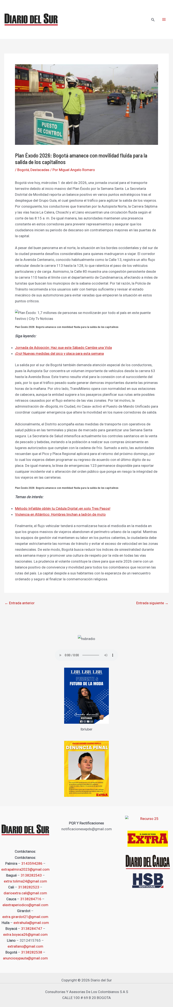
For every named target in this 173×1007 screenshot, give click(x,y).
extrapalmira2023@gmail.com (25, 869)
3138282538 (31, 952)
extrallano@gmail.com (25, 946)
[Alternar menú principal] (164, 19)
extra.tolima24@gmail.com (25, 881)
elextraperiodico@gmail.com (25, 905)
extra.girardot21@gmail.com (25, 917)
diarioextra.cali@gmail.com (25, 893)
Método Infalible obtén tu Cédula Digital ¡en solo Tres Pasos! (62, 508)
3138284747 (31, 928)
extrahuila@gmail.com (31, 923)
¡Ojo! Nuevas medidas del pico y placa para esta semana (59, 353)
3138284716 (30, 899)
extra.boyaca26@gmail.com (25, 934)
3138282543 (31, 875)
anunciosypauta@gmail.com (25, 958)
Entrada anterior (20, 603)
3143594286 (31, 863)
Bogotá (23, 170)
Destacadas (39, 170)
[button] (153, 19)
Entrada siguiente (152, 603)
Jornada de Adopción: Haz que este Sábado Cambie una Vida (63, 347)
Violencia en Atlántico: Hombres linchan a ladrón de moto (60, 514)
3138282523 (28, 887)
